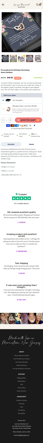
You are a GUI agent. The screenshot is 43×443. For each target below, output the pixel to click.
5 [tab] (25, 50)
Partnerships (21, 413)
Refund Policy (21, 381)
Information (11, 144)
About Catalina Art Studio (21, 356)
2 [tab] (20, 50)
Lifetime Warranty (21, 365)
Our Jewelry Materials (21, 362)
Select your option (10, 95)
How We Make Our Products (21, 359)
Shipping (31, 144)
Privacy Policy (21, 388)
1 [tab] (18, 50)
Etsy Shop (21, 404)
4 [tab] (23, 50)
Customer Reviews (21, 400)
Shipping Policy (21, 378)
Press (21, 407)
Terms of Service (21, 391)
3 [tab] (21, 50)
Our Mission (21, 410)
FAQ (21, 384)
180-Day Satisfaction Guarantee (21, 369)
